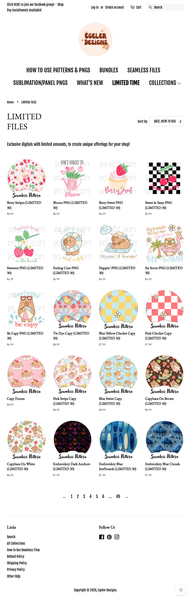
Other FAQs (13, 576)
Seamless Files (143, 70)
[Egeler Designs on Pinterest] (109, 538)
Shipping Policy (17, 563)
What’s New (90, 82)
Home (10, 102)
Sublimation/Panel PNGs (40, 82)
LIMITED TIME (126, 82)
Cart (138, 7)
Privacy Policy (16, 569)
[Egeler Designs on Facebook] (101, 538)
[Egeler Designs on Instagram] (116, 538)
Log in (95, 7)
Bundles (108, 70)
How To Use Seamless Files (23, 550)
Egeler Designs (107, 590)
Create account (114, 7)
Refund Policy (15, 556)
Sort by (142, 121)
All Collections (16, 543)
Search (11, 537)
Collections (163, 82)
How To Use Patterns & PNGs (58, 70)
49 (118, 496)
